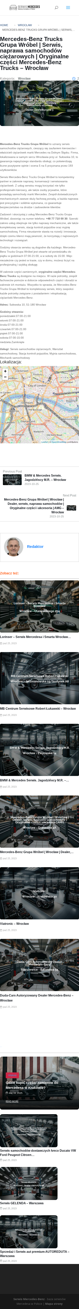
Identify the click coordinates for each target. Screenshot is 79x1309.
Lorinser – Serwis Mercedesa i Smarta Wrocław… (35, 637)
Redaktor (35, 546)
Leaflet (44, 441)
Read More (12, 1101)
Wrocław (25, 25)
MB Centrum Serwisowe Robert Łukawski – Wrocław (38, 708)
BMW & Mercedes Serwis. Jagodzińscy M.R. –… (34, 780)
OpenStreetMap (59, 441)
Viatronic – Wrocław (14, 923)
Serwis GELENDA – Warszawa (22, 1203)
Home (4, 25)
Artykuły (12, 1075)
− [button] (5, 377)
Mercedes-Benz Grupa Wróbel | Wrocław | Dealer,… (37, 852)
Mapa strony (54, 1304)
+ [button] (5, 371)
